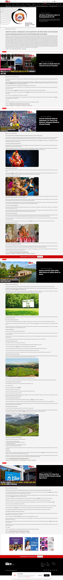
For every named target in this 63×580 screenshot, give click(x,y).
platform (50, 492)
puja (21, 149)
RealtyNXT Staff (49, 116)
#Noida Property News (18, 105)
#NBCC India (7, 105)
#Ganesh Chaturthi (8, 253)
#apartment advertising (23, 532)
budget (20, 445)
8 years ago (48, 13)
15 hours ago (45, 268)
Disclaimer (48, 565)
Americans (12, 496)
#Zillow (7, 532)
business (39, 498)
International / (43, 472)
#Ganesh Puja (28, 253)
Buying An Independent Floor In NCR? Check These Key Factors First (19, 458)
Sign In (43, 1)
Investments (27, 92)
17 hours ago (47, 472)
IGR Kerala (19, 387)
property (16, 289)
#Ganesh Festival (13, 253)
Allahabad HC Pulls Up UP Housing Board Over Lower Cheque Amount (19, 103)
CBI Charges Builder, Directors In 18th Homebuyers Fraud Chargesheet (51, 6)
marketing (11, 82)
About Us (53, 562)
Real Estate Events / (44, 13)
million (19, 516)
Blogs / (42, 116)
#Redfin (9, 532)
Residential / (43, 61)
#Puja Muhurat (23, 253)
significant (32, 399)
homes (40, 140)
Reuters (51, 472)
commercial (17, 346)
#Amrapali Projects (12, 105)
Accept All (46, 575)
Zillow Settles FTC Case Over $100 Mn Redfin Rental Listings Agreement (28, 6)
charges (43, 452)
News (47, 562)
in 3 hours (46, 61)
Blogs (7, 133)
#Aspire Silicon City (24, 105)
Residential (8, 76)
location (36, 323)
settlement (16, 507)
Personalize (40, 575)
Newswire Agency (51, 61)
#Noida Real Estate (29, 105)
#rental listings (13, 532)
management (16, 90)
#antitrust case (17, 532)
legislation (24, 411)
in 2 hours (44, 116)
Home (42, 562)
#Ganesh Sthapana (18, 253)
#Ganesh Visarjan (33, 253)
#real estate (28, 532)
